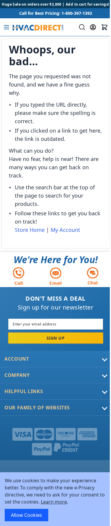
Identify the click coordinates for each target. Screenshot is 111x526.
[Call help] (18, 276)
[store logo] (37, 27)
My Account (65, 229)
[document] (55, 499)
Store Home (30, 229)
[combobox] (81, 27)
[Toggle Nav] (6, 27)
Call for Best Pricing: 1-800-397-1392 (55, 13)
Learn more (54, 502)
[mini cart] (104, 27)
